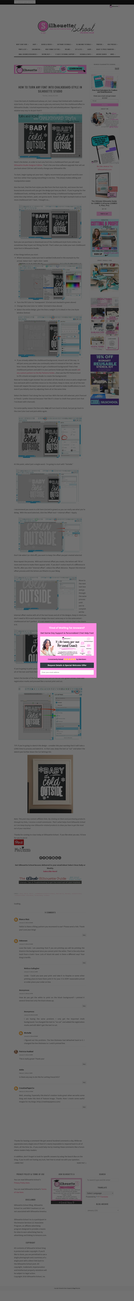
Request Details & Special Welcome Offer (67, 665)
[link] (67, 646)
